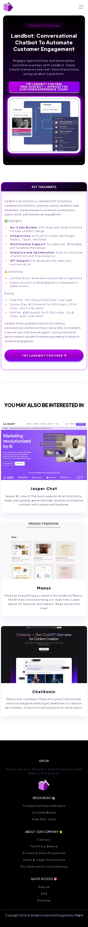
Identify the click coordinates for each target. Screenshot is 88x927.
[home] (9, 7)
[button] (80, 7)
